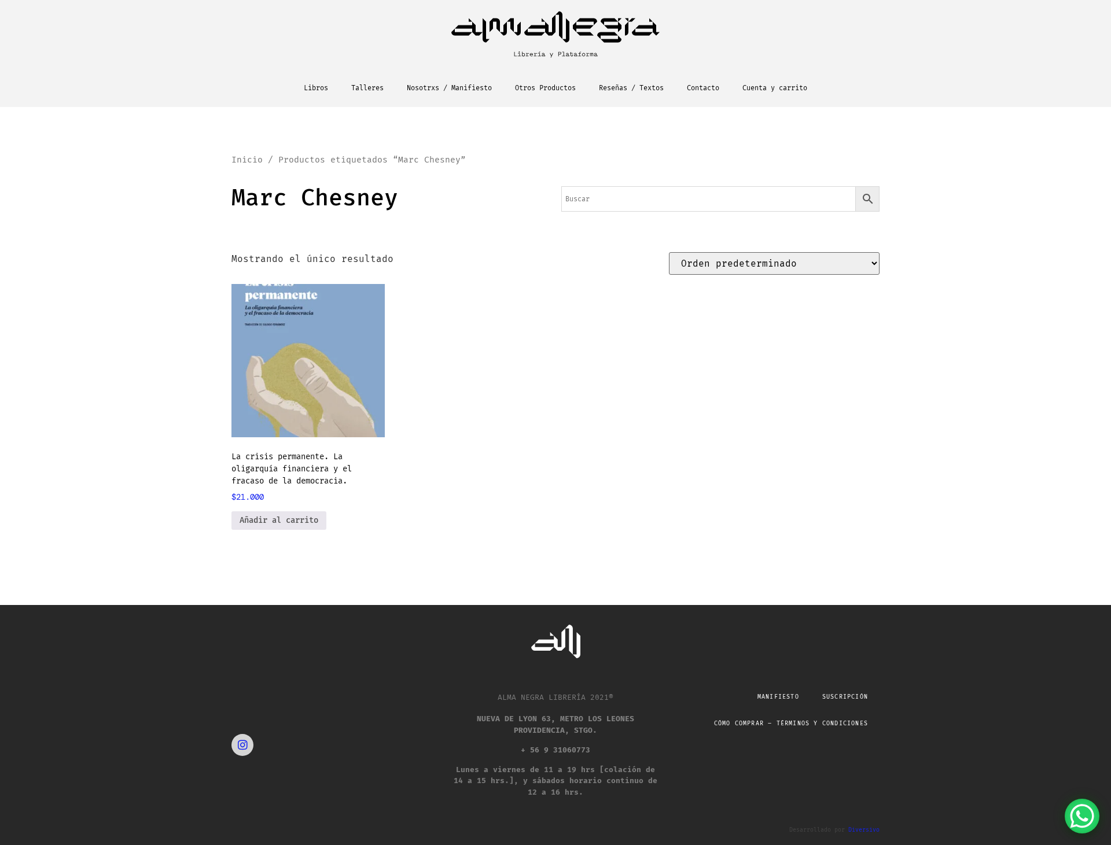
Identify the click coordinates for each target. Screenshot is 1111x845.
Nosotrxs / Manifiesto (449, 88)
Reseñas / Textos (631, 88)
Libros (316, 88)
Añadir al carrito (279, 520)
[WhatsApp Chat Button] (1082, 816)
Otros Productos (545, 88)
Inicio (247, 159)
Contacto (703, 88)
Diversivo (864, 829)
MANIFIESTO (778, 696)
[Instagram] (242, 745)
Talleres (367, 88)
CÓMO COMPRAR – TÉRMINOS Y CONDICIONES (791, 723)
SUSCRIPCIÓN (845, 696)
